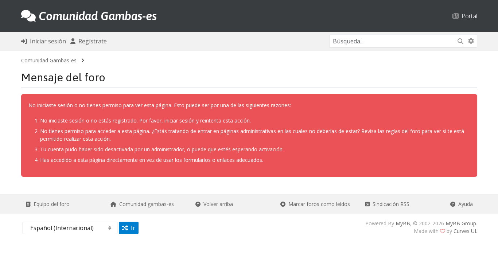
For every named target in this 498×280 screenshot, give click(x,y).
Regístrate (91, 41)
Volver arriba (217, 204)
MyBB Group (461, 223)
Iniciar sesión (46, 41)
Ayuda (464, 204)
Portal (468, 16)
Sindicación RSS (389, 204)
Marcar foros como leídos (317, 204)
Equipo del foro (50, 204)
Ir (131, 228)
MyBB (403, 223)
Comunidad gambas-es (145, 204)
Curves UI (465, 231)
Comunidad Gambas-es (49, 60)
